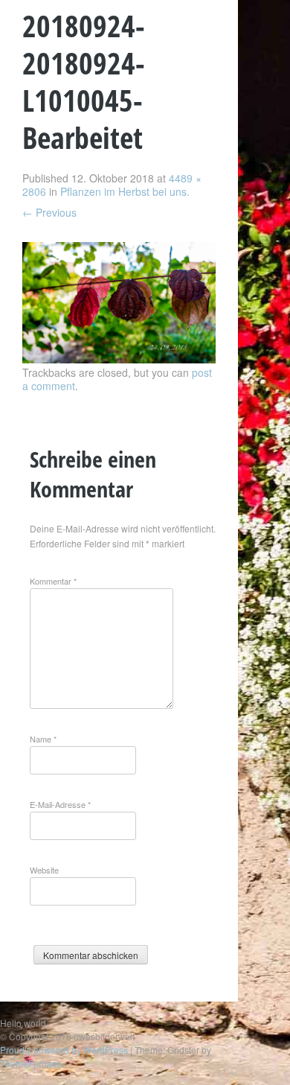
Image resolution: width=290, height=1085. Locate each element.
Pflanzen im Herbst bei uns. (125, 191)
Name (43, 739)
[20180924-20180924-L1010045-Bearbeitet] (119, 358)
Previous (49, 212)
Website (44, 870)
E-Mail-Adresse (60, 804)
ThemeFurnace (31, 1063)
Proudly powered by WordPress (64, 1049)
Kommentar (53, 581)
